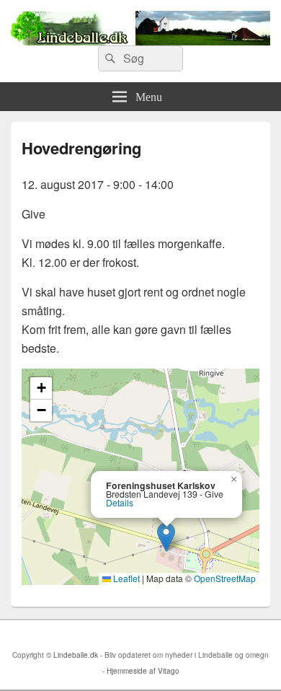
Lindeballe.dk (75, 655)
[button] (166, 537)
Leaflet (125, 578)
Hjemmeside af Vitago (143, 671)
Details (119, 502)
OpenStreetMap (225, 578)
